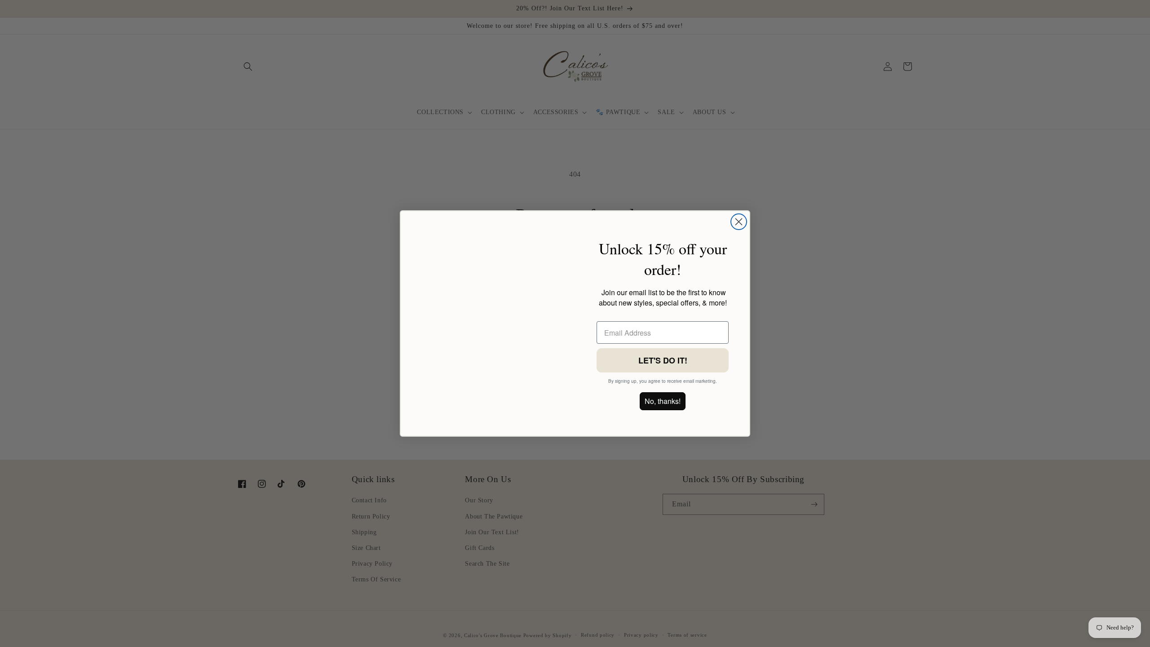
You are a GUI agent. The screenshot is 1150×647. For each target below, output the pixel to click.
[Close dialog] (739, 222)
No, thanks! (663, 401)
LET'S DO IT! (662, 360)
